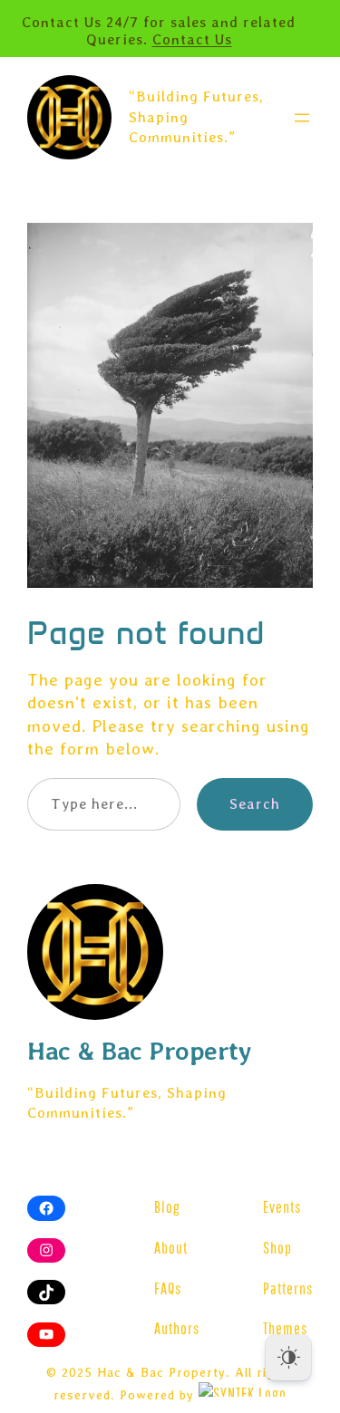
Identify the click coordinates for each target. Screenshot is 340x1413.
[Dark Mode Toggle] (288, 1357)
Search (254, 803)
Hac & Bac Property (139, 1050)
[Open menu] (302, 118)
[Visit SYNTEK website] (243, 1389)
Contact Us (192, 39)
